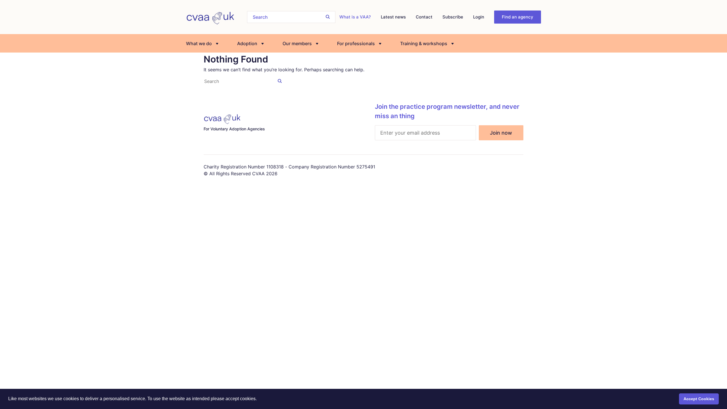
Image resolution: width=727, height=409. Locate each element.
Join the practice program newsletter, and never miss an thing (447, 111)
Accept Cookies (699, 399)
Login (478, 17)
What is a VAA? (355, 17)
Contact (424, 17)
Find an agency (517, 17)
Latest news (393, 17)
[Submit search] (328, 17)
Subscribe (452, 17)
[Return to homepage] (210, 17)
